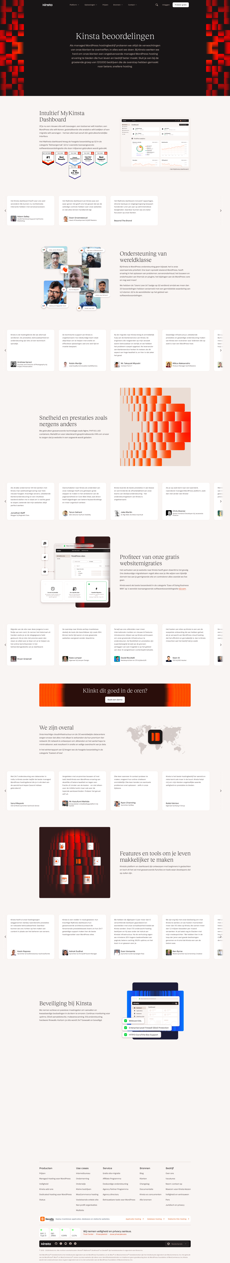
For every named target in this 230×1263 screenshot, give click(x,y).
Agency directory (111, 1194)
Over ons (170, 1173)
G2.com (182, 588)
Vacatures (170, 1178)
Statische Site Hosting (177, 1219)
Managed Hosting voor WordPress (55, 1178)
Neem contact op (174, 1184)
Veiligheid (43, 1184)
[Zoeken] (156, 4)
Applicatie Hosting (133, 1219)
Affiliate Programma (112, 1178)
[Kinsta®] (47, 4)
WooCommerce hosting (87, 1194)
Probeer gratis (181, 5)
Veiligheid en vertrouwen (177, 1194)
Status (42, 1199)
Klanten (143, 1178)
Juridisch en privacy (175, 1205)
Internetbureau (83, 1173)
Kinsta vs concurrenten (150, 1194)
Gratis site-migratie (111, 1173)
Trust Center (88, 1234)
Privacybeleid (101, 1234)
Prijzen (42, 1173)
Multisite (80, 1210)
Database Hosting (154, 1219)
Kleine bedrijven (83, 1189)
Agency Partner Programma (115, 1189)
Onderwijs (81, 1184)
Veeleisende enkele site (87, 1199)
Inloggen (166, 5)
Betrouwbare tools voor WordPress (119, 1199)
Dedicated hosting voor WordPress (55, 1194)
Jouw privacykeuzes (118, 1234)
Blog (142, 1173)
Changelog (144, 1184)
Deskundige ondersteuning (115, 1184)
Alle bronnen (146, 1199)
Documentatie (146, 1189)
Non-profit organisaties (86, 1205)
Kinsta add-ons (46, 1189)
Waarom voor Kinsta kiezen (178, 1189)
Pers (168, 1199)
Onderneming (82, 1178)
